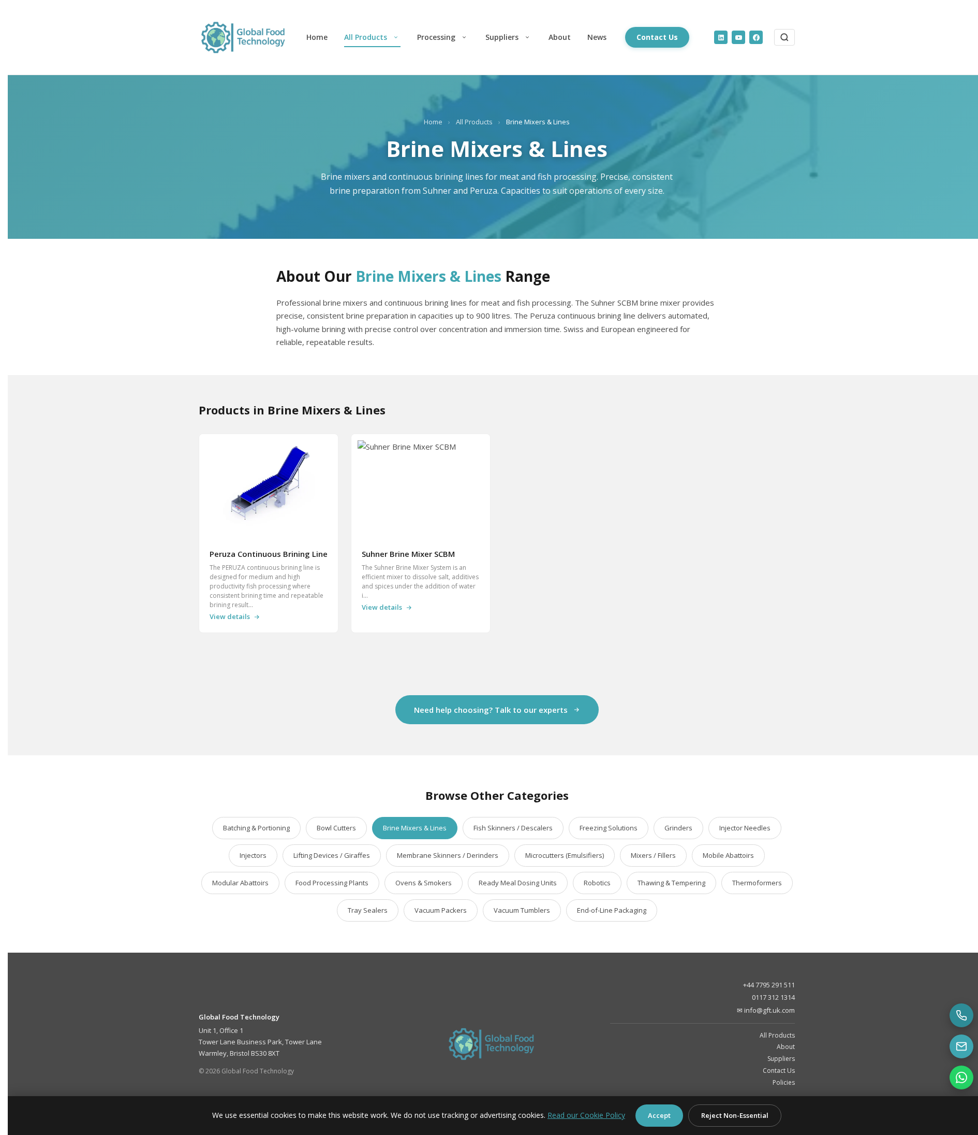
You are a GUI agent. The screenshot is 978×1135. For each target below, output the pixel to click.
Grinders (678, 827)
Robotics (597, 882)
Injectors (253, 855)
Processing (436, 37)
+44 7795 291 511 (769, 984)
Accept (659, 1115)
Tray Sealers (368, 910)
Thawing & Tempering (671, 882)
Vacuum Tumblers (522, 910)
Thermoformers (757, 882)
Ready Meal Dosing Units (518, 882)
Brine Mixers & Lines (415, 827)
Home (317, 37)
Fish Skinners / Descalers (513, 827)
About (560, 37)
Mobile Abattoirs (728, 855)
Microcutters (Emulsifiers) (564, 855)
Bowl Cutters (336, 827)
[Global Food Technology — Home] (248, 37)
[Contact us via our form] (961, 1046)
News (596, 37)
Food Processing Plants (331, 882)
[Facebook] (756, 37)
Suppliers (501, 37)
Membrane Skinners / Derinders (447, 855)
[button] (396, 37)
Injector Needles (744, 827)
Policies (784, 1082)
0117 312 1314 (773, 997)
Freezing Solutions (609, 827)
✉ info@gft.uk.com (766, 1010)
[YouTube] (738, 37)
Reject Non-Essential (734, 1115)
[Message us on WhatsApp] (961, 1077)
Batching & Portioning (256, 827)
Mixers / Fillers (653, 855)
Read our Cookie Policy (586, 1115)
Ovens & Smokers (423, 882)
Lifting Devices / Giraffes (331, 855)
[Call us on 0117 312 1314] (961, 1015)
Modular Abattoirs (240, 882)
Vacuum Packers (440, 910)
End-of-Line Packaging (611, 910)
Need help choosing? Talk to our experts (491, 710)
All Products (365, 37)
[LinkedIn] (721, 37)
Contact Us (657, 37)
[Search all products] (784, 37)
